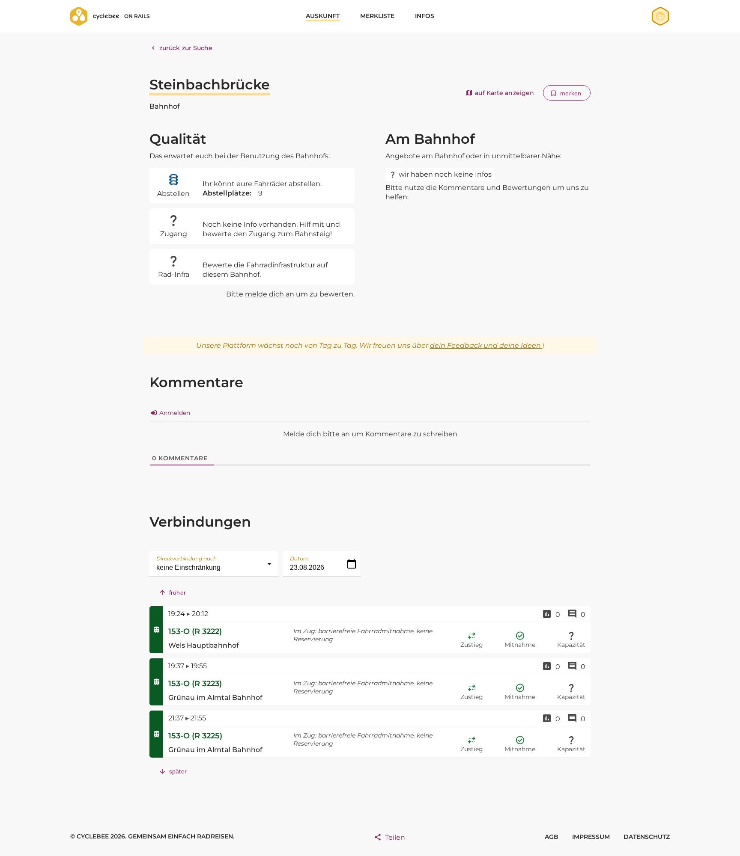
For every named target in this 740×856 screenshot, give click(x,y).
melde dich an (269, 294)
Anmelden (174, 413)
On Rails (137, 16)
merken (570, 93)
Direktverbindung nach (186, 558)
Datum (299, 558)
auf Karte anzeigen (504, 93)
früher (177, 592)
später (178, 771)
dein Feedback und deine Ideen (486, 345)
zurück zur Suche (186, 48)
